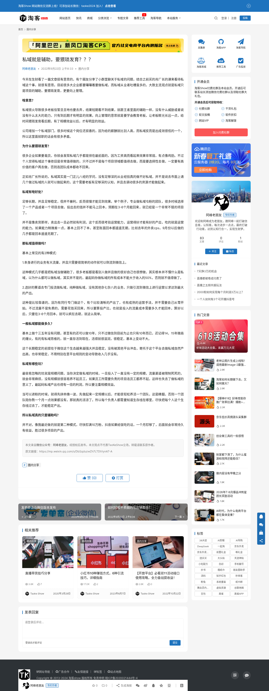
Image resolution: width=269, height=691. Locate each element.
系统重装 (221, 581)
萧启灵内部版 (204, 587)
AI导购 (239, 540)
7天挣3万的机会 (207, 271)
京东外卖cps (204, 552)
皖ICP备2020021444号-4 (121, 678)
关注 (214, 251)
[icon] (235, 675)
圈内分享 (83, 68)
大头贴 (221, 558)
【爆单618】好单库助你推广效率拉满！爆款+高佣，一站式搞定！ (231, 402)
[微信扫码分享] (137, 685)
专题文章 (122, 18)
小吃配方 (203, 564)
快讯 (79, 18)
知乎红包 (221, 576)
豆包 (203, 593)
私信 (231, 251)
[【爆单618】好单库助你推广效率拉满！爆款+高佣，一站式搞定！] (204, 402)
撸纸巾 (221, 569)
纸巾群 (239, 581)
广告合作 (63, 671)
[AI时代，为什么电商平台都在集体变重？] (204, 515)
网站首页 (64, 18)
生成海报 (126, 685)
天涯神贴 (239, 558)
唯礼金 (239, 552)
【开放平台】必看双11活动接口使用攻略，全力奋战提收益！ (157, 575)
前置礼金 (221, 552)
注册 (234, 18)
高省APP (239, 593)
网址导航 (44, 671)
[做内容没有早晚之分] (204, 477)
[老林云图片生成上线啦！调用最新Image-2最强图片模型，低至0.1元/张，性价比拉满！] (204, 365)
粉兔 (203, 581)
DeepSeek (203, 546)
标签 (99, 671)
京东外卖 (239, 546)
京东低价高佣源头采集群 (231, 417)
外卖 (150, 228)
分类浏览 (103, 18)
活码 (203, 576)
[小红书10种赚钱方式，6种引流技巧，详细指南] (103, 552)
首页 (20, 29)
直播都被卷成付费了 (209, 278)
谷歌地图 (239, 587)
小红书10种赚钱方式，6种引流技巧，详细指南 (102, 575)
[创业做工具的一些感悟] (204, 440)
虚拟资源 (221, 587)
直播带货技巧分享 (37, 573)
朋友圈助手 (239, 569)
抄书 (203, 569)
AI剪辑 (221, 540)
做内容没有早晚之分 (228, 473)
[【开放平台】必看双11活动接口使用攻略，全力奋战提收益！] (158, 552)
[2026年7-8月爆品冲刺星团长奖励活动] (204, 496)
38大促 (203, 540)
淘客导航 (155, 18)
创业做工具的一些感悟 (230, 435)
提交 (175, 642)
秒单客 (239, 576)
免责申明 (98, 678)
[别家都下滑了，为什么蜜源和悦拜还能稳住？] (204, 459)
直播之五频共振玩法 (209, 285)
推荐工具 (139, 18)
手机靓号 (239, 564)
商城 (90, 18)
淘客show (75, 678)
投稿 (245, 18)
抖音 (108, 425)
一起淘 (221, 546)
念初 (221, 564)
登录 (224, 18)
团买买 (203, 558)
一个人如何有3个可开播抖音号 (216, 299)
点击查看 (110, 5)
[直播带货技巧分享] (47, 552)
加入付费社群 (221, 132)
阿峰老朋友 (29, 68)
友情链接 (82, 671)
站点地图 (115, 671)
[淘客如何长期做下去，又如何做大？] (204, 384)
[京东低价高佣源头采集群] (204, 421)
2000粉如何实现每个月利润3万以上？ (220, 292)
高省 (221, 593)
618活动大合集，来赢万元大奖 (216, 348)
